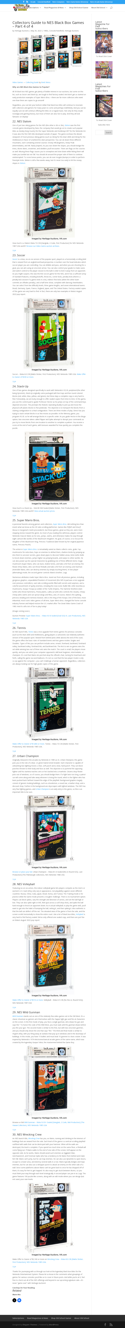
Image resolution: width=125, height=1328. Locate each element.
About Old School (98, 8)
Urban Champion (42, 789)
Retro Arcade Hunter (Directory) (101, 2)
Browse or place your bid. (22, 872)
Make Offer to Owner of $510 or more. (27, 1000)
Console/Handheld (44, 2)
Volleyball (79, 914)
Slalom (67, 125)
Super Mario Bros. (60, 524)
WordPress (54, 1324)
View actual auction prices (44, 511)
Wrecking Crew (34, 1138)
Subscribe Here (104, 125)
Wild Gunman (17, 1016)
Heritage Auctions (22, 31)
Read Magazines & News (54, 8)
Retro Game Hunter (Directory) (77, 2)
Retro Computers (58, 2)
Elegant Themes (30, 1324)
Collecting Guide (32, 82)
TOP (14, 250)
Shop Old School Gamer (78, 8)
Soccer (14, 259)
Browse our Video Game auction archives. (43, 246)
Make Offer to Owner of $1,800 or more (28, 744)
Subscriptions (33, 8)
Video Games (17, 82)
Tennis (30, 632)
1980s (45, 31)
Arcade (33, 2)
